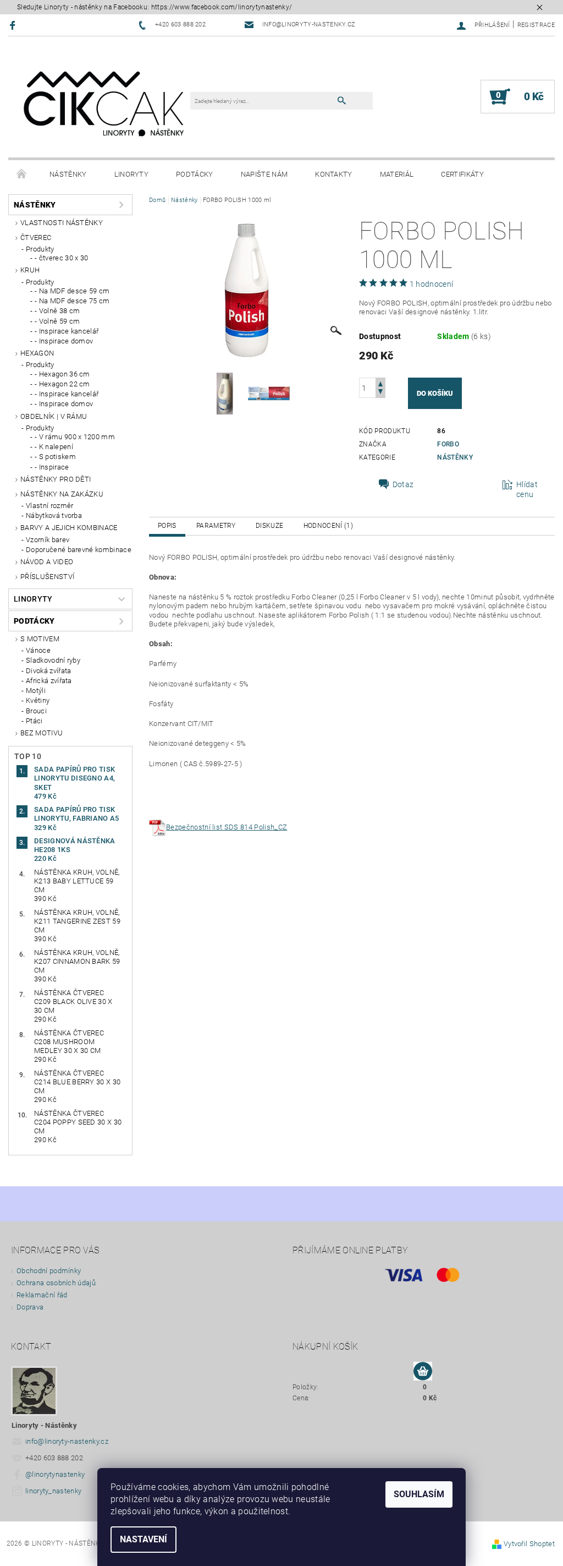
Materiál (397, 174)
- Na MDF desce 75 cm (72, 301)
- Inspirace (52, 467)
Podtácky (194, 174)
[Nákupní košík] (422, 1372)
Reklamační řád (41, 1295)
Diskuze (269, 526)
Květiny (37, 700)
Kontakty (333, 174)
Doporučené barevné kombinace (78, 549)
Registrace (536, 25)
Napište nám (264, 174)
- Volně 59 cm (57, 321)
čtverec (35, 237)
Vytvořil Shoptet (529, 1544)
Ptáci (34, 721)
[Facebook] (14, 25)
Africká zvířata (49, 680)
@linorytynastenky (55, 1474)
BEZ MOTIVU (41, 733)
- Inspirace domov (64, 341)
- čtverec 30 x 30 (61, 258)
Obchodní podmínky (48, 1271)
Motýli (36, 690)
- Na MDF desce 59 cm (72, 291)
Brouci (36, 711)
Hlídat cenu (527, 489)
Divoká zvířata (48, 671)
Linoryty (131, 174)
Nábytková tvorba (54, 515)
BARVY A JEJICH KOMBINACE (69, 527)
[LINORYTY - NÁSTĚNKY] (105, 102)
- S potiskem (55, 456)
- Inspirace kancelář (66, 331)
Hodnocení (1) (328, 526)
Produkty (40, 249)
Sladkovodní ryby (53, 660)
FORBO (448, 444)
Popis (167, 526)
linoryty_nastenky (53, 1491)
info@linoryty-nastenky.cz (66, 1441)
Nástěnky (68, 174)
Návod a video (46, 562)
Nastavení (143, 1539)
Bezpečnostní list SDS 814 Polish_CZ (226, 827)
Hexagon (37, 353)
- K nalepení (54, 447)
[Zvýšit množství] (380, 383)
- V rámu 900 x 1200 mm (75, 437)
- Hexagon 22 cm (62, 384)
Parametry (216, 526)
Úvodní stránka (22, 174)
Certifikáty (462, 174)
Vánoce (38, 650)
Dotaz (403, 484)
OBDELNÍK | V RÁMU (53, 416)
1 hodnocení (432, 284)
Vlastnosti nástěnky (61, 223)
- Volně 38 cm (57, 311)
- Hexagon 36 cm (62, 374)
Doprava (29, 1307)
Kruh (30, 270)
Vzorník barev (47, 540)
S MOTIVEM (39, 639)
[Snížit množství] (380, 393)
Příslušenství (47, 576)
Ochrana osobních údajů (56, 1283)
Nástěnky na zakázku (61, 494)
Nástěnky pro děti (55, 479)
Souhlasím (419, 1494)
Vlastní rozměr (49, 505)
